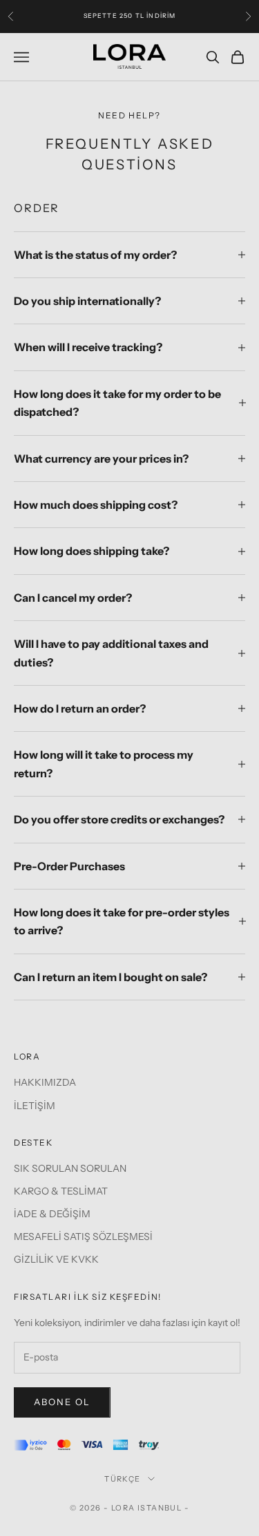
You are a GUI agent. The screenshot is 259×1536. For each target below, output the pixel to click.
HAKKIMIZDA (45, 1082)
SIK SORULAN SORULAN (70, 1168)
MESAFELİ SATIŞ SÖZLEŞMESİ (83, 1236)
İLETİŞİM (34, 1106)
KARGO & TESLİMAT (61, 1191)
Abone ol (62, 1401)
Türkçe (122, 1479)
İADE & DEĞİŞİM (52, 1214)
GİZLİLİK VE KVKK (56, 1259)
